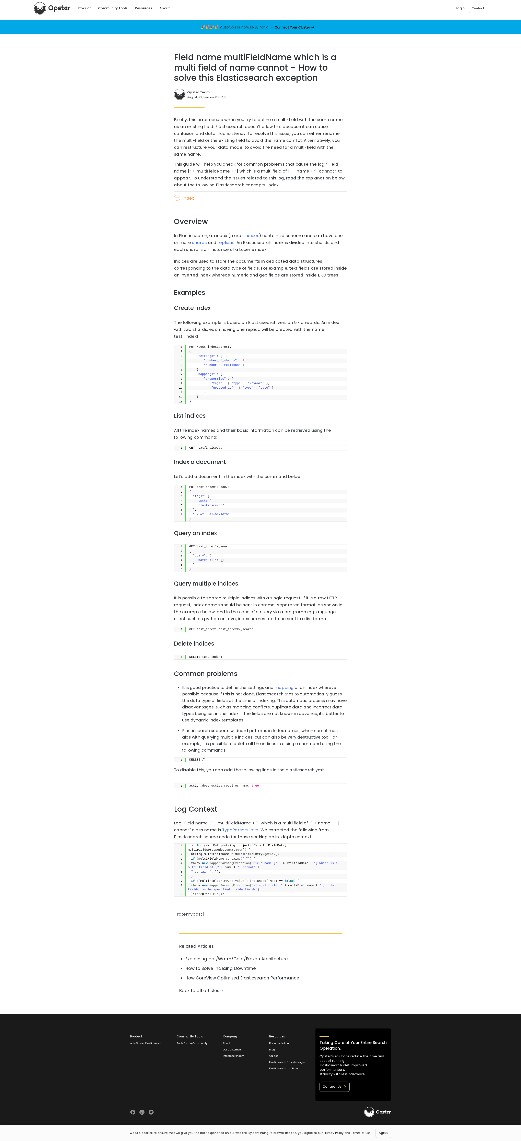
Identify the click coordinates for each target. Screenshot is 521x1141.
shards (199, 242)
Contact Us (332, 1086)
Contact (478, 8)
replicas (226, 242)
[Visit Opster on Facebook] (132, 1112)
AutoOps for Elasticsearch (146, 1043)
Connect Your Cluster (292, 27)
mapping (284, 687)
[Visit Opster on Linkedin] (141, 1112)
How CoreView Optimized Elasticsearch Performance (242, 978)
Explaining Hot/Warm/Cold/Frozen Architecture (236, 959)
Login (460, 8)
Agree (383, 1132)
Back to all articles (199, 990)
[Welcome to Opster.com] (377, 1112)
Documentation (279, 1043)
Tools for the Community (192, 1043)
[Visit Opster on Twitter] (151, 1112)
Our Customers (232, 1049)
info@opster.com (233, 1056)
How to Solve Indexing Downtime (220, 968)
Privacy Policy (334, 1133)
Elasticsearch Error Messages (287, 1062)
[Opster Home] (52, 8)
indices (251, 235)
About (226, 1043)
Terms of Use (361, 1133)
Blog (272, 1049)
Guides (273, 1056)
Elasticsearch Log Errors (284, 1068)
